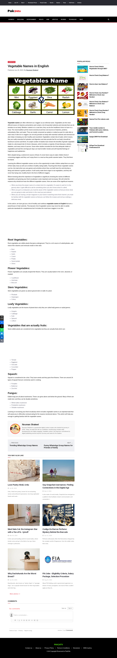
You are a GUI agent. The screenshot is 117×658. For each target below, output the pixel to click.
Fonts (64, 2)
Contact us (28, 648)
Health (41, 19)
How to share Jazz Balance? (98, 84)
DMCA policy (87, 648)
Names (58, 2)
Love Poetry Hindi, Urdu (18, 485)
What (81, 19)
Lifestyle (55, 19)
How (47, 19)
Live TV (16, 2)
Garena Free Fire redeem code (99, 119)
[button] (2, 322)
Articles (79, 2)
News (10, 2)
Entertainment (31, 19)
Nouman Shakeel (32, 70)
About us (38, 648)
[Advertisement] (58, 39)
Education (20, 19)
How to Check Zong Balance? (99, 75)
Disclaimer (76, 648)
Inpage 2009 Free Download (98, 136)
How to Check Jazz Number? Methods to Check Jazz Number (98, 95)
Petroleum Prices (32, 2)
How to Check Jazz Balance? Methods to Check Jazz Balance (98, 104)
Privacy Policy (49, 648)
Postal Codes (43, 2)
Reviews (63, 19)
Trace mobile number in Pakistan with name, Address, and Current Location (99, 130)
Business (11, 19)
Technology (73, 19)
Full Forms (71, 2)
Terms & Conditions (63, 648)
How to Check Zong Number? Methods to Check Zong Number (99, 112)
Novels (51, 2)
